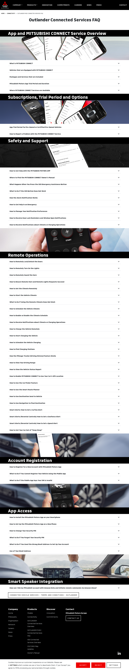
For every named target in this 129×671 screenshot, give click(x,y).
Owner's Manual (33, 653)
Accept (83, 665)
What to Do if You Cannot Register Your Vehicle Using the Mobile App (38, 474)
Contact (123, 5)
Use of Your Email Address (20, 551)
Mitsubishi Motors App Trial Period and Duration (29, 84)
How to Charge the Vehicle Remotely (25, 329)
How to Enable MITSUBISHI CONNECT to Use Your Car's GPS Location (36, 376)
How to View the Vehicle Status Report (25, 369)
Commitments (63, 5)
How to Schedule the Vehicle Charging (25, 342)
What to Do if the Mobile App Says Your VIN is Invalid (31, 480)
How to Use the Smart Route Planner (25, 390)
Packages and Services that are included (26, 77)
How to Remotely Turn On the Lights (24, 268)
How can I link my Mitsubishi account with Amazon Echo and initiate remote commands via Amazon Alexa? (53, 588)
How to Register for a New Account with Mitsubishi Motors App (35, 467)
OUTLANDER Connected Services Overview (34, 623)
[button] (64, 63)
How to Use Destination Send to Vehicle (26, 396)
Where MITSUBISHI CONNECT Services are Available (30, 90)
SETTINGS (14, 665)
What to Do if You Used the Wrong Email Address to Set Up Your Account (39, 544)
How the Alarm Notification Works (24, 198)
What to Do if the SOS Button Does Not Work (28, 191)
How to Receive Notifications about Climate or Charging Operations (37, 225)
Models (30, 613)
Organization (13, 621)
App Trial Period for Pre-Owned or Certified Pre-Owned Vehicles (35, 127)
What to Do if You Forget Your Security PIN (27, 537)
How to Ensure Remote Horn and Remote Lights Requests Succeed (37, 282)
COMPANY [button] (17, 5)
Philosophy (12, 617)
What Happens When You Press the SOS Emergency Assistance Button (38, 184)
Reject (98, 665)
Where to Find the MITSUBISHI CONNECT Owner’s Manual (32, 177)
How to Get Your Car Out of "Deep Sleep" (26, 430)
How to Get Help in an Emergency (23, 204)
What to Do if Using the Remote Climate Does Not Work (32, 302)
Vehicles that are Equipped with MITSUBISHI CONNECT (31, 70)
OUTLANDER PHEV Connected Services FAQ (34, 633)
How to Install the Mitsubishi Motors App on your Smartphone (35, 517)
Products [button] (31, 5)
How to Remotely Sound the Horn (23, 275)
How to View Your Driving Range (22, 363)
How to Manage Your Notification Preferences (28, 211)
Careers (78, 5)
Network (11, 624)
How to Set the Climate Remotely (23, 288)
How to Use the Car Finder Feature (24, 383)
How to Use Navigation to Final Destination (27, 403)
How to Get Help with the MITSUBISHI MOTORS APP (30, 171)
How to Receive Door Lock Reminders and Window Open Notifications (38, 218)
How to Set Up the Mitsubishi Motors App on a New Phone (33, 524)
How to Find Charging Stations (22, 349)
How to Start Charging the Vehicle (24, 336)
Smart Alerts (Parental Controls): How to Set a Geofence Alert (35, 416)
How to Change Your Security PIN (23, 531)
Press (99, 5)
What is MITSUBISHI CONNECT (21, 63)
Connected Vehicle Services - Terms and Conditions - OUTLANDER (43, 595)
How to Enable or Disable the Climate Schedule (29, 315)
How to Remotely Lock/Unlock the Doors (26, 261)
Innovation (47, 5)
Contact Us (73, 618)
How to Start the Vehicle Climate (23, 295)
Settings (113, 665)
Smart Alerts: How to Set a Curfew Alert (26, 410)
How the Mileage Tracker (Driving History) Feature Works (33, 356)
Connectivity (11, 13)
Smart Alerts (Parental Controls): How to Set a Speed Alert (34, 423)
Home (3, 13)
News (89, 5)
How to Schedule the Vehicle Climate (25, 309)
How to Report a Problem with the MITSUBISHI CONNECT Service (35, 134)
